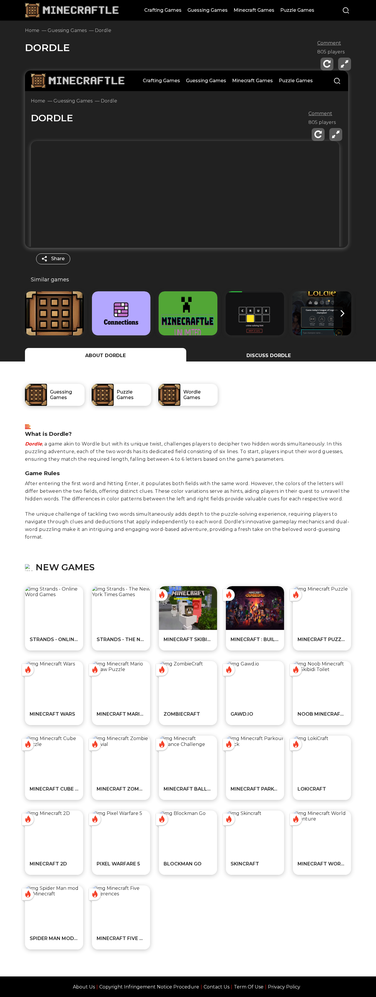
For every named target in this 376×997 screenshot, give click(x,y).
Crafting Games (163, 10)
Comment (329, 43)
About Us (84, 987)
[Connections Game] (121, 313)
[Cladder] (255, 313)
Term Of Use (248, 987)
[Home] (72, 6)
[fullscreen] (344, 64)
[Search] (345, 11)
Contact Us (216, 987)
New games (65, 567)
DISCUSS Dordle (268, 355)
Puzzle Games (297, 10)
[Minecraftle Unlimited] (188, 313)
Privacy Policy (284, 987)
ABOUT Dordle (105, 355)
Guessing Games (207, 10)
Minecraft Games (254, 10)
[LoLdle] (321, 313)
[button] (342, 313)
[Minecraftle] (54, 313)
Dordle (33, 444)
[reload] (326, 64)
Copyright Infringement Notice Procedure (149, 987)
